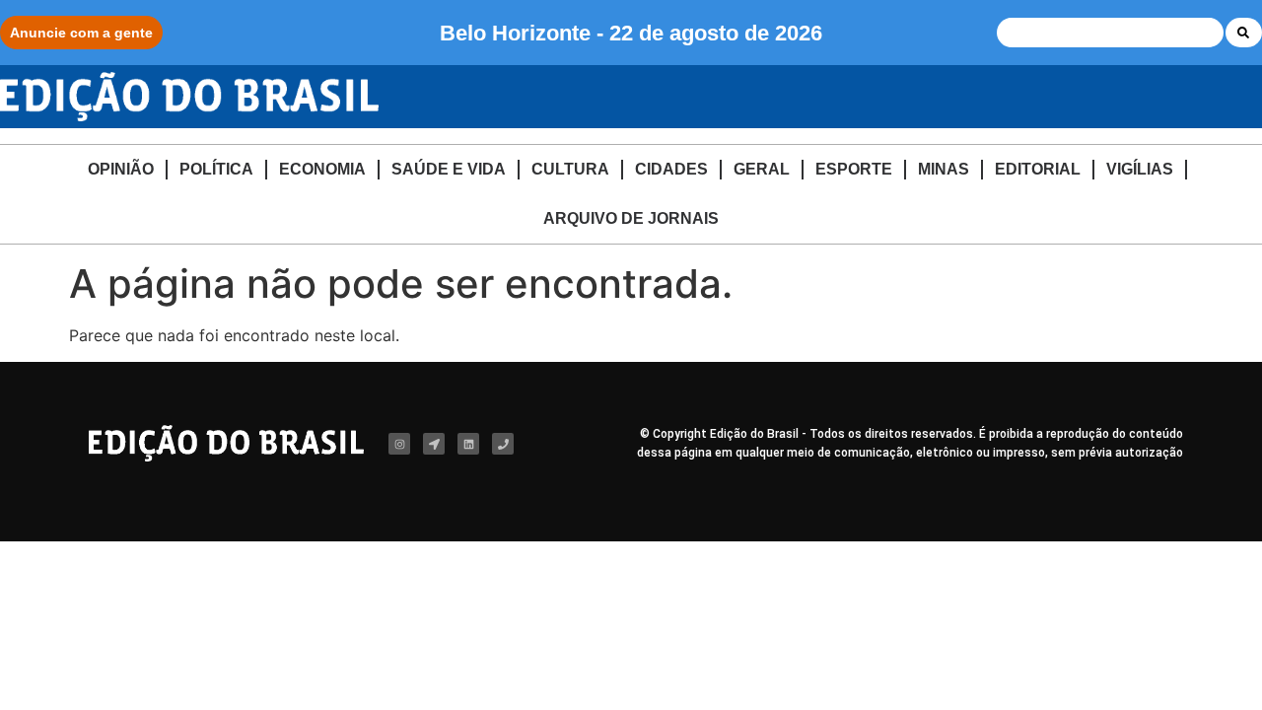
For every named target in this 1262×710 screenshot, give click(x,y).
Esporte (853, 169)
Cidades (671, 169)
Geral (762, 169)
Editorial (1038, 169)
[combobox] (1110, 32)
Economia (322, 169)
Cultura (570, 169)
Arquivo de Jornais (631, 218)
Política (216, 169)
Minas (943, 169)
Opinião (121, 169)
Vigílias (1139, 169)
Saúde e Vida (448, 169)
